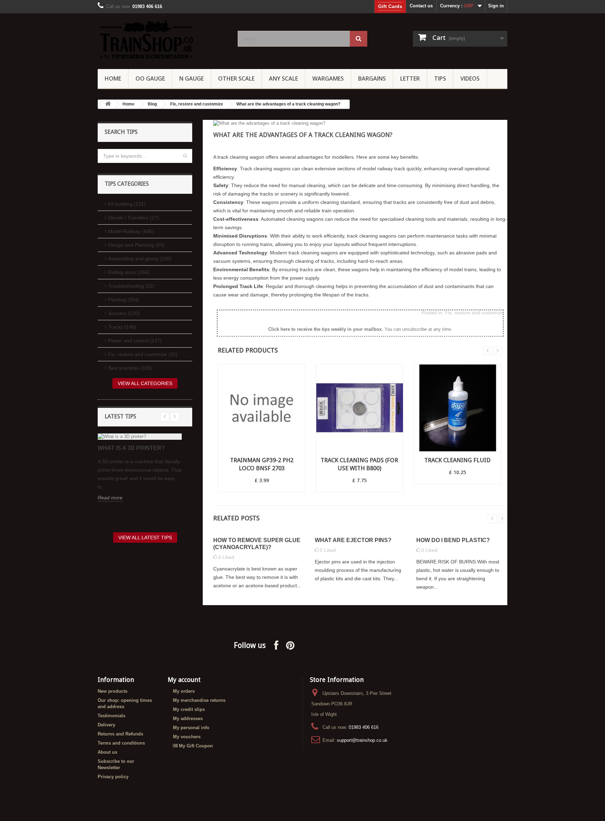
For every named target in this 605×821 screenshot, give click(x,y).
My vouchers (187, 736)
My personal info (191, 727)
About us (107, 752)
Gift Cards (390, 6)
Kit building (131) (127, 204)
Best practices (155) (130, 368)
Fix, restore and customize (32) (143, 354)
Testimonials (111, 715)
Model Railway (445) (131, 231)
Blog (152, 104)
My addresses (188, 718)
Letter (410, 78)
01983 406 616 (363, 727)
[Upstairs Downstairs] (162, 39)
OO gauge (150, 78)
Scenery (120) (124, 313)
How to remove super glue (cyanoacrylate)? (256, 543)
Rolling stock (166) (128, 272)
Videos (470, 78)
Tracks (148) (122, 327)
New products (112, 691)
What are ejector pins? (353, 540)
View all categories (145, 383)
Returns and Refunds (120, 734)
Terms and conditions (121, 743)
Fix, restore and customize (196, 104)
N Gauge (191, 78)
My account (184, 679)
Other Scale (236, 78)
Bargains (372, 78)
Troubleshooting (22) (131, 286)
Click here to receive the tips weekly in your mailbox (325, 329)
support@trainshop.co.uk (362, 740)
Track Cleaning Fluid (457, 460)
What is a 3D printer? (131, 448)
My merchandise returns (199, 700)
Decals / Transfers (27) (133, 217)
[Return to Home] (107, 104)
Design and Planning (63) (136, 245)
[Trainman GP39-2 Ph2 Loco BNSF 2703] (261, 407)
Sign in (496, 5)
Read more (110, 497)
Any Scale (283, 78)
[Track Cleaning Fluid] (457, 407)
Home (113, 78)
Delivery (106, 724)
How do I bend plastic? (453, 540)
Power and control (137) (135, 340)
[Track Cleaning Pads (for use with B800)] (359, 407)
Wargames (328, 78)
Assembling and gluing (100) (140, 258)
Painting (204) (123, 299)
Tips (440, 78)
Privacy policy (113, 776)
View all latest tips (145, 537)
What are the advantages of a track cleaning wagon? (288, 104)
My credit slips (189, 709)
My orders (184, 691)
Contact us (421, 5)
